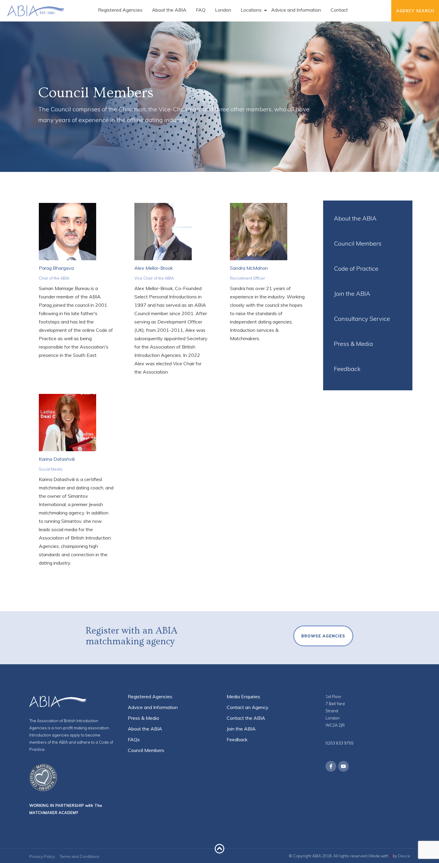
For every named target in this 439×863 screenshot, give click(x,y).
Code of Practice (356, 268)
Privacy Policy (42, 856)
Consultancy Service (362, 318)
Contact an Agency (247, 707)
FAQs (134, 739)
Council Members (357, 243)
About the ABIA (355, 218)
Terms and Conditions (79, 856)
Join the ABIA (352, 293)
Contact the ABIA (246, 718)
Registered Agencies (150, 696)
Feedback (347, 368)
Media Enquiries (243, 696)
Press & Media (353, 343)
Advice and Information (153, 707)
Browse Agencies (323, 636)
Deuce (404, 856)
